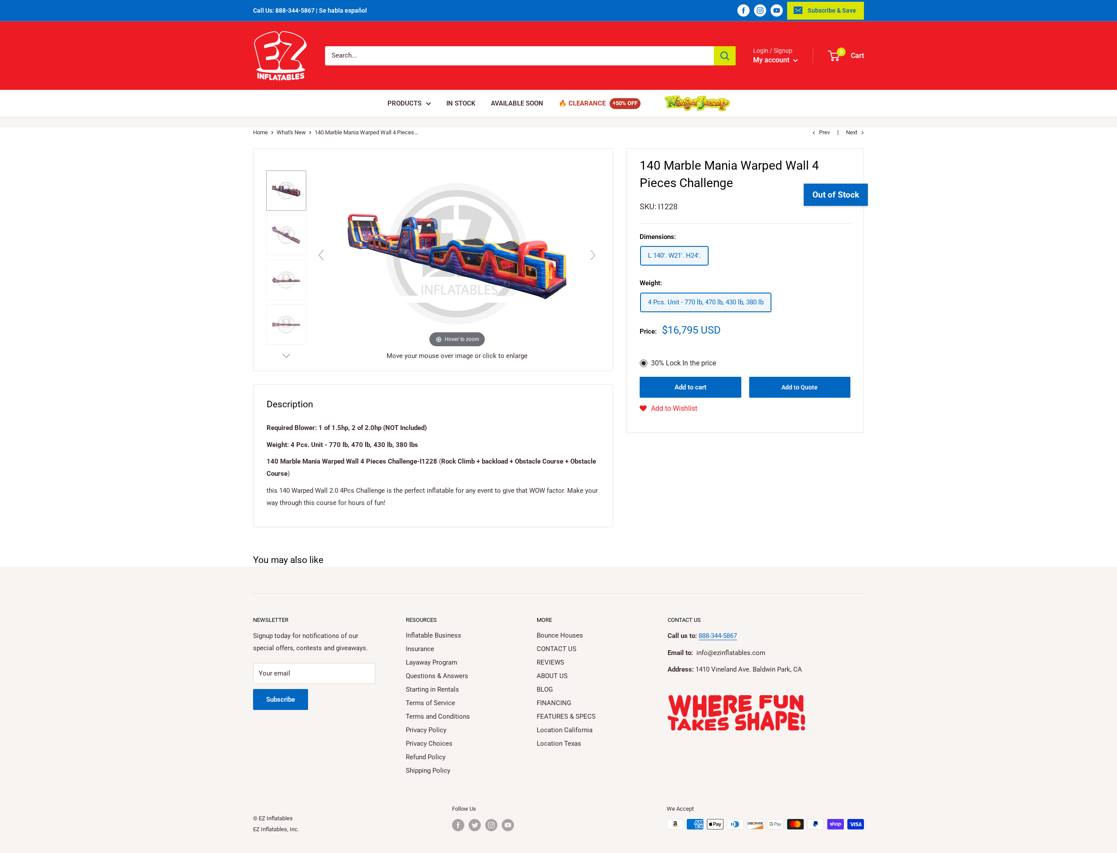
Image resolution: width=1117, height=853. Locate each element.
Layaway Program (431, 662)
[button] (668, 409)
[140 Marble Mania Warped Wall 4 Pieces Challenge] (286, 191)
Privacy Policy (426, 730)
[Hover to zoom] (457, 253)
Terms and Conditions (438, 716)
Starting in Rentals (432, 689)
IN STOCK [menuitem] (461, 103)
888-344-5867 (718, 636)
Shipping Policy (428, 771)
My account (772, 60)
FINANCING (554, 703)
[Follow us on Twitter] (475, 825)
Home (260, 132)
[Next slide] (593, 255)
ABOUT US (552, 676)
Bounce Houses (560, 635)
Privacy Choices (429, 743)
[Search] (725, 55)
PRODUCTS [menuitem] (404, 103)
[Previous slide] (321, 255)
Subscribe (280, 699)
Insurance (420, 649)
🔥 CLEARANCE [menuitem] (582, 103)
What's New (291, 132)
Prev (824, 132)
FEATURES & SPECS (566, 716)
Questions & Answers (437, 676)
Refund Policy (425, 757)
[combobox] (519, 55)
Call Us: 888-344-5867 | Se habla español (310, 10)
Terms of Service (430, 703)
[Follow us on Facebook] (743, 10)
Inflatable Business (433, 635)
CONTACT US (556, 649)
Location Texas (559, 743)
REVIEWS (550, 662)
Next (851, 132)
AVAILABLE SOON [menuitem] (517, 103)
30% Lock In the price (683, 363)
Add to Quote (799, 387)
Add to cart (690, 387)
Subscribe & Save (832, 10)
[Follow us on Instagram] (760, 10)
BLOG (545, 689)
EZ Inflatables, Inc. (276, 829)
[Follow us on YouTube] (777, 10)
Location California (565, 730)
